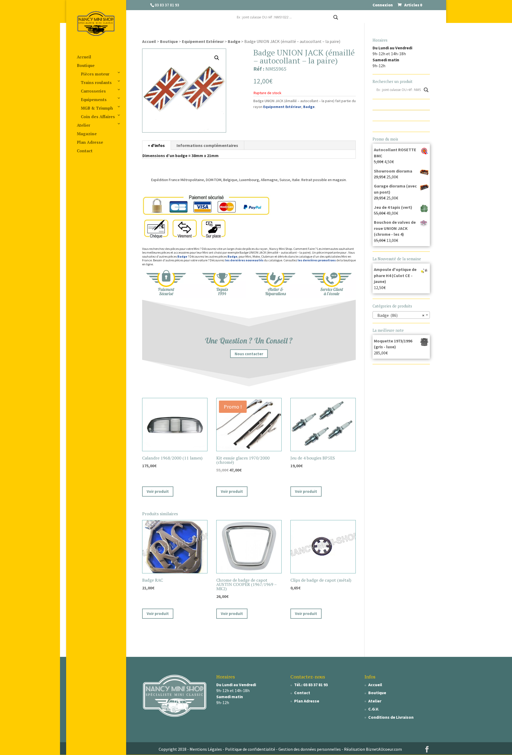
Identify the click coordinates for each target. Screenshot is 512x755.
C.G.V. (373, 709)
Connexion (383, 5)
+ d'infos (156, 145)
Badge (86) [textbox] (400, 315)
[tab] (156, 145)
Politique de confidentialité (250, 749)
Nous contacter (249, 353)
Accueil (84, 56)
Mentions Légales (206, 749)
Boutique (86, 65)
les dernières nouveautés (244, 260)
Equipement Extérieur (203, 41)
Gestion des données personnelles (309, 749)
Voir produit (158, 491)
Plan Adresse (90, 142)
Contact (85, 150)
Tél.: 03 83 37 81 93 (311, 684)
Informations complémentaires (207, 145)
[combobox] (401, 315)
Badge (234, 41)
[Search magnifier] (335, 17)
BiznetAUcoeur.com (384, 749)
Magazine (87, 133)
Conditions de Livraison (391, 717)
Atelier (83, 125)
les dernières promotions (317, 260)
